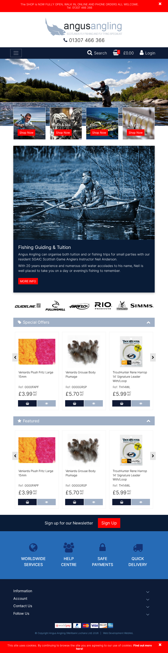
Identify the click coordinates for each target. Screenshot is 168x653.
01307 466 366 (87, 40)
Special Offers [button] (36, 322)
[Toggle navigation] (16, 53)
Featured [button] (31, 420)
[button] (84, 591)
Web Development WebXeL (118, 633)
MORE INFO (28, 281)
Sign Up (109, 523)
